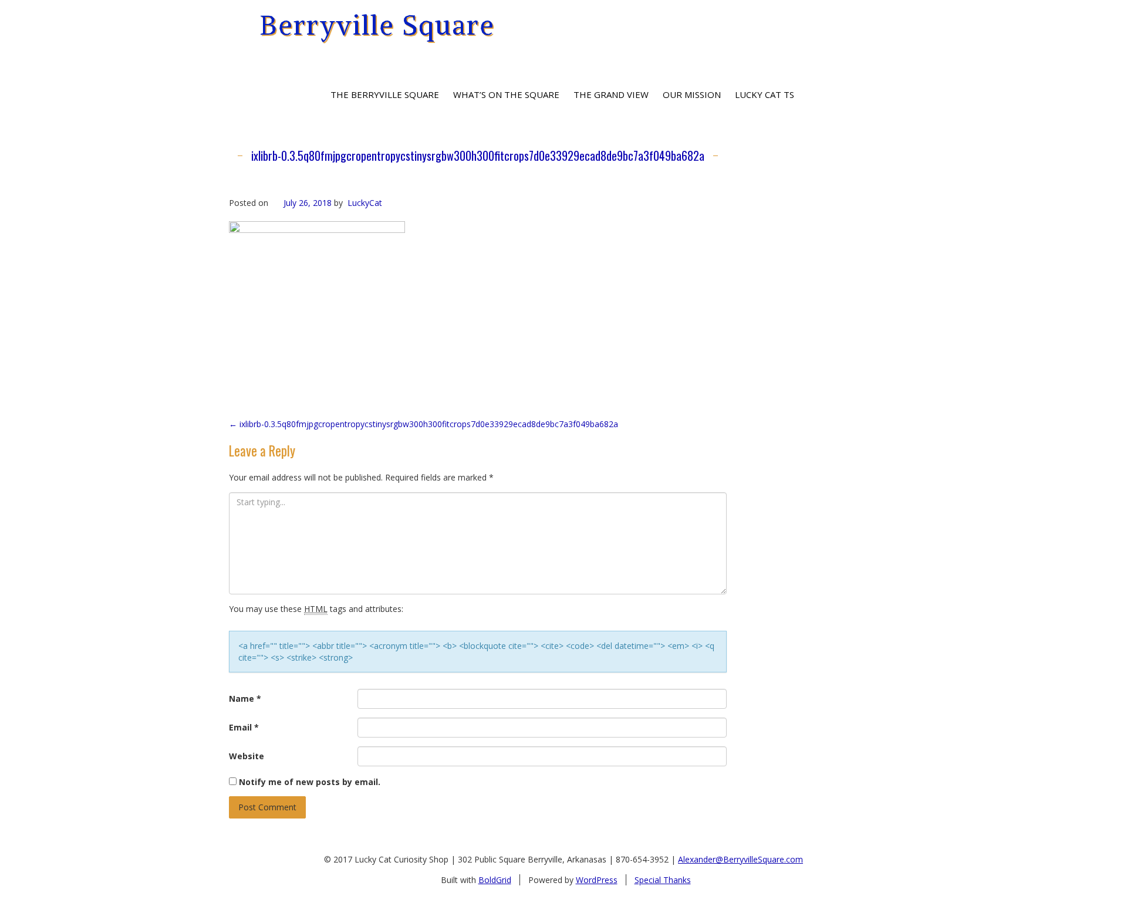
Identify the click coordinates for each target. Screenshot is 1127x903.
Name (245, 698)
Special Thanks (663, 879)
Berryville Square (377, 25)
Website (246, 756)
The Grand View (611, 94)
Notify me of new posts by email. (309, 781)
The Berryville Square (384, 94)
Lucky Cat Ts (764, 94)
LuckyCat (364, 202)
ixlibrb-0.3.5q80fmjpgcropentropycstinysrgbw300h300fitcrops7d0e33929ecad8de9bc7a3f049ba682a (477, 155)
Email (244, 727)
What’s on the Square (506, 94)
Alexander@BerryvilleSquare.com (740, 859)
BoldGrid (494, 879)
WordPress (597, 879)
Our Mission (692, 94)
